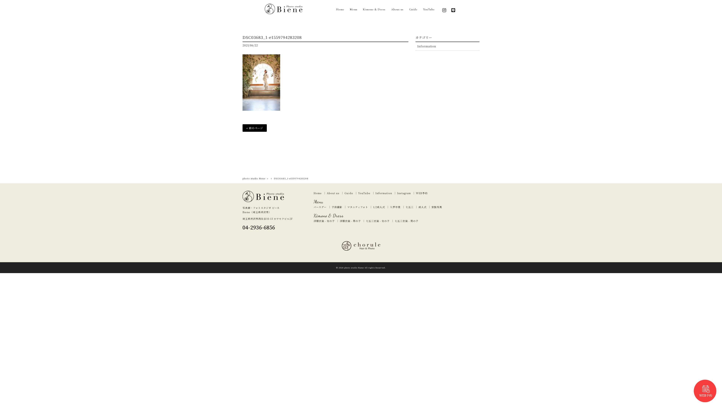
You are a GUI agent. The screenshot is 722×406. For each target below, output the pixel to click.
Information (426, 46)
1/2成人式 (379, 207)
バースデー (320, 207)
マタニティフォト (357, 207)
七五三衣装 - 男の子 (406, 221)
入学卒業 (395, 207)
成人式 (422, 207)
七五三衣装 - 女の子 (378, 221)
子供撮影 (337, 207)
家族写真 (437, 207)
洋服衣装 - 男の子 (350, 221)
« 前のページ (254, 128)
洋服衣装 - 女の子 (324, 221)
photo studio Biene (254, 178)
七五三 (409, 207)
